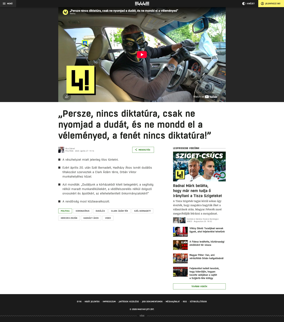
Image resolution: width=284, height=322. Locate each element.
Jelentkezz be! (272, 3)
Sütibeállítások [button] (198, 301)
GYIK (79, 301)
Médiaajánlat (173, 301)
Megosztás (144, 150)
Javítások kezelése (129, 301)
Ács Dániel (70, 149)
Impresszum (109, 301)
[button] (65, 211)
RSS (185, 301)
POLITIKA (69, 151)
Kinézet (251, 3)
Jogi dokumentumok (152, 301)
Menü (10, 3)
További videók (199, 286)
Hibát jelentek (92, 301)
